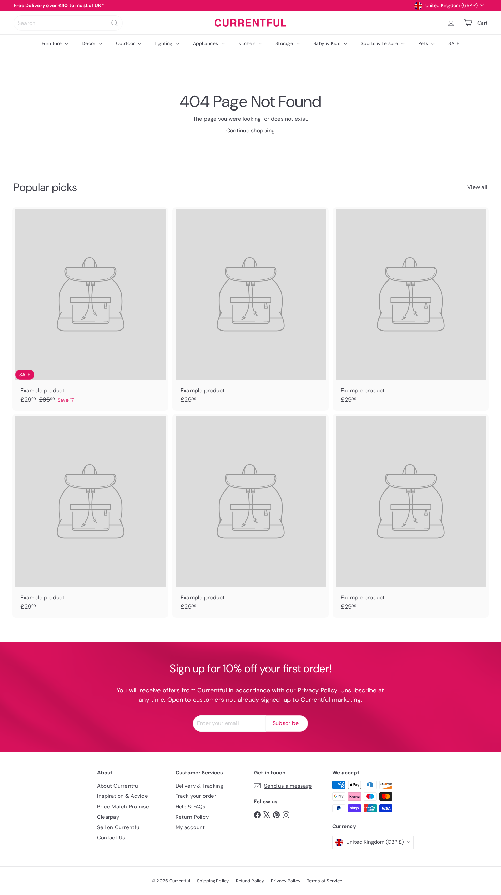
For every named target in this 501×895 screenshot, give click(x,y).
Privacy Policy (285, 881)
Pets (423, 43)
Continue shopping (250, 130)
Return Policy (192, 816)
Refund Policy (250, 881)
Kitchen (247, 43)
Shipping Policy (213, 881)
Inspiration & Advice (122, 796)
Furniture (52, 43)
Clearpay (108, 816)
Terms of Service (324, 881)
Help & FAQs (191, 806)
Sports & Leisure (380, 43)
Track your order (196, 796)
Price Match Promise (123, 806)
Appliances (206, 43)
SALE (453, 43)
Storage (284, 43)
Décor (89, 43)
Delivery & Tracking (199, 785)
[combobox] (68, 23)
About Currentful (118, 785)
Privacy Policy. (318, 690)
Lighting (164, 43)
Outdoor (126, 43)
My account (190, 827)
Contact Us (111, 837)
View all (477, 187)
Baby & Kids (327, 43)
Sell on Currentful (118, 827)
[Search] (114, 23)
